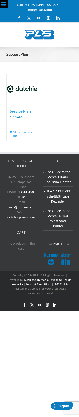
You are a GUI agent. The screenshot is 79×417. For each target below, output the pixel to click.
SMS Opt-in (61, 284)
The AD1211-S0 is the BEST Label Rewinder (58, 196)
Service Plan (20, 111)
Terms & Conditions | (40, 284)
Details (30, 131)
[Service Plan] (22, 89)
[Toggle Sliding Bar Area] (4, 4)
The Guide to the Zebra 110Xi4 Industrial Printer (58, 177)
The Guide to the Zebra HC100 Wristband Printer (58, 218)
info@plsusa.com (39, 10)
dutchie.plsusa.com (21, 217)
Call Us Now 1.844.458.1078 (37, 4)
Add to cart (16, 133)
